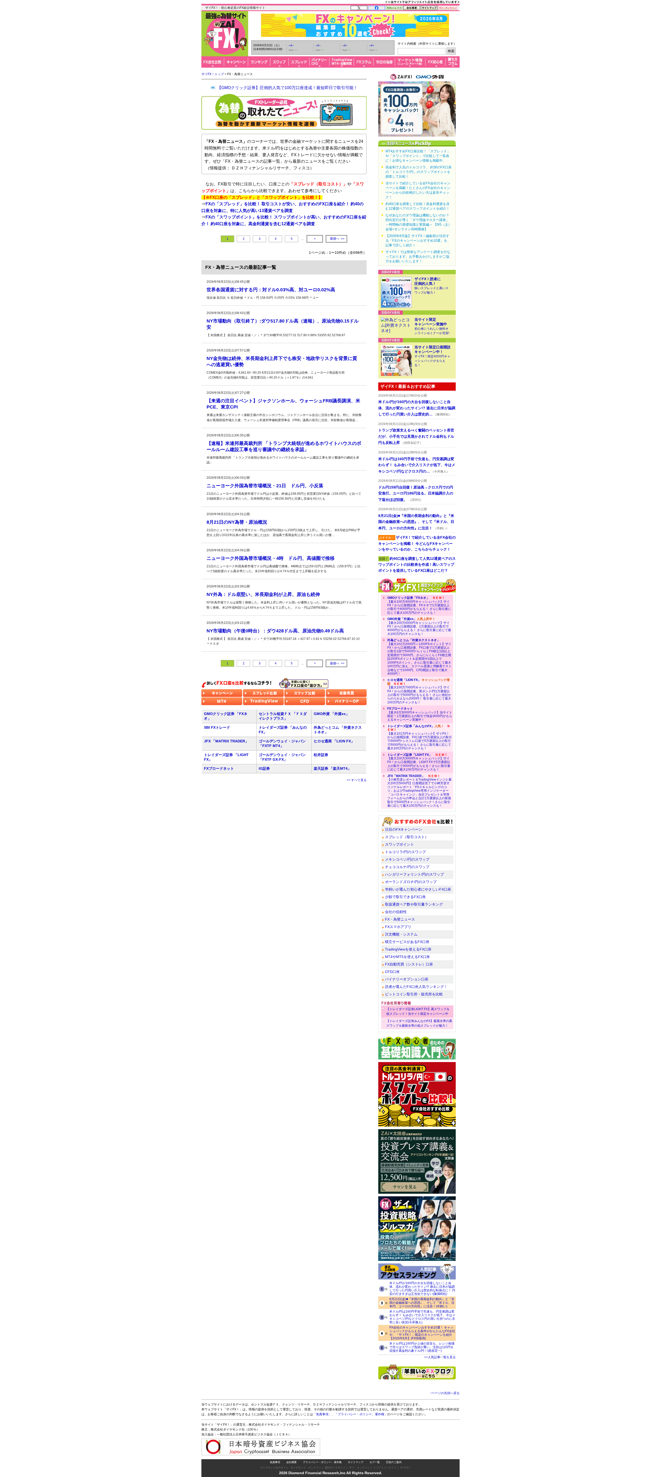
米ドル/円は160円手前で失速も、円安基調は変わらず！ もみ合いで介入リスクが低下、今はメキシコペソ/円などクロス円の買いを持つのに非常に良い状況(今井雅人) (422, 1317)
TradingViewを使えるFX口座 (408, 949)
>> (337, 239)
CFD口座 (392, 972)
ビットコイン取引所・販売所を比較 (414, 994)
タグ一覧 (374, 1462)
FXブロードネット (219, 768)
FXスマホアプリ (398, 927)
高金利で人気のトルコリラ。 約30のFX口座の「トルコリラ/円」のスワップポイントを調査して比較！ (418, 171)
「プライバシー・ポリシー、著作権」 (361, 1414)
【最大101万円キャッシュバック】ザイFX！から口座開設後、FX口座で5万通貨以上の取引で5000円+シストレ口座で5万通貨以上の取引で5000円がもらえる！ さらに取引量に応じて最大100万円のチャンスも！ (419, 737)
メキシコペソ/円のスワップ (407, 859)
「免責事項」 (322, 1414)
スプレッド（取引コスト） (406, 837)
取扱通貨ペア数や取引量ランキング (414, 904)
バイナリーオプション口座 (406, 979)
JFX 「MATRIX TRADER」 (226, 741)
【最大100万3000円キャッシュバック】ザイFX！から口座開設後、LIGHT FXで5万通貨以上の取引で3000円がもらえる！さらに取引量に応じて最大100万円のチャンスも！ (418, 762)
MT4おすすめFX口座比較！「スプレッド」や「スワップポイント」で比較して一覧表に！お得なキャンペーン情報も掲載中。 (417, 155)
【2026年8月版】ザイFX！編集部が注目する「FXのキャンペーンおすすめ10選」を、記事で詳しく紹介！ (418, 240)
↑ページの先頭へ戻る (445, 1393)
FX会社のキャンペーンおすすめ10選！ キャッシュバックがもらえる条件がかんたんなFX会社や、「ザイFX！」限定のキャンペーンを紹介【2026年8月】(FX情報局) (422, 1333)
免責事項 (275, 1462)
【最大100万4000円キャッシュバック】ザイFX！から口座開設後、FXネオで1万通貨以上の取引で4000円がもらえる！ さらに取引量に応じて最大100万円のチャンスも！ (419, 605)
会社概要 (291, 1462)
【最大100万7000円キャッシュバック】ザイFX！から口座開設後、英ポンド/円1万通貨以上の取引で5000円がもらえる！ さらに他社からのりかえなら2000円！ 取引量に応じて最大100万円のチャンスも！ (419, 691)
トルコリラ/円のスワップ (405, 852)
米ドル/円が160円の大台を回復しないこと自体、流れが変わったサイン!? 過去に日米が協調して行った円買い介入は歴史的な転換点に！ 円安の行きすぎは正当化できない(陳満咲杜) (422, 1288)
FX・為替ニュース (400, 919)
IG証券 (264, 768)
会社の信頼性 (396, 912)
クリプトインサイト (385, 1467)
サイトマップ (355, 1462)
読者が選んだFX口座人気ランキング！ (416, 987)
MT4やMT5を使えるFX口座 (407, 957)
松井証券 (321, 755)
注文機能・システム (401, 934)
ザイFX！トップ (212, 74)
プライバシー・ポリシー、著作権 (322, 1462)
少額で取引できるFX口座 (405, 897)
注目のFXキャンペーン (403, 829)
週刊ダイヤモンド (335, 1467)
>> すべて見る (357, 780)
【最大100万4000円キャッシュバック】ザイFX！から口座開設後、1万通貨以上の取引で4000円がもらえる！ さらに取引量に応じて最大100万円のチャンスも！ (419, 626)
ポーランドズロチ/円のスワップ (411, 882)
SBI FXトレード (217, 727)
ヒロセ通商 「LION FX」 (334, 741)
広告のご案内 (394, 1462)
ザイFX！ (405, 1467)
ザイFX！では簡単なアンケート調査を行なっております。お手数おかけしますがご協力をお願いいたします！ (417, 256)
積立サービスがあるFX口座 (407, 942)
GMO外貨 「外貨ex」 (331, 714)
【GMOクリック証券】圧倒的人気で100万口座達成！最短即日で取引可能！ (287, 87)
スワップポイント (399, 844)
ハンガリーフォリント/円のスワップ (414, 874)
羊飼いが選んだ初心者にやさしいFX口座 (418, 889)
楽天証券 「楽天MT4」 (332, 768)
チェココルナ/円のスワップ (407, 867)
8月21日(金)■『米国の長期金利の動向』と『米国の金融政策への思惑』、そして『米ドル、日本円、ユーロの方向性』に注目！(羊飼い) (421, 1302)
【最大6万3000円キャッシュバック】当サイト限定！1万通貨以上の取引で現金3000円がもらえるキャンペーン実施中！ (419, 714)
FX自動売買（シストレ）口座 (409, 964)
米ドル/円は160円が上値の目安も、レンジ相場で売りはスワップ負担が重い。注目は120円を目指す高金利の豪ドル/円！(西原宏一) (421, 1347)
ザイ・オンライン (359, 1467)
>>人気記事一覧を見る (440, 1357)
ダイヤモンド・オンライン (305, 1467)
